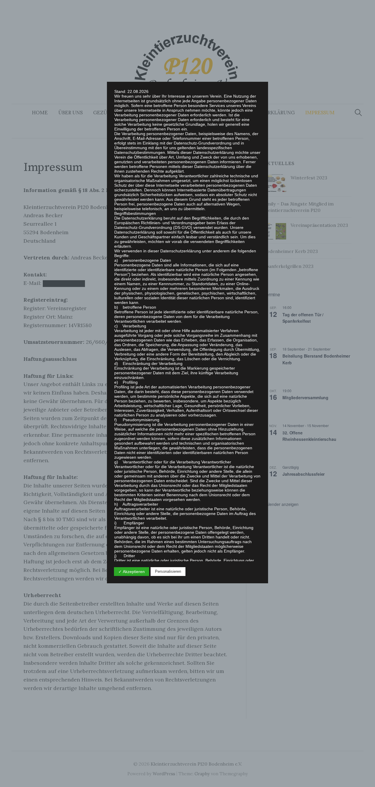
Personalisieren (168, 571)
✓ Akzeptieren (131, 571)
